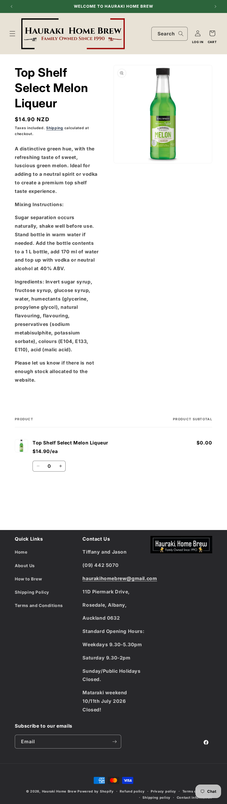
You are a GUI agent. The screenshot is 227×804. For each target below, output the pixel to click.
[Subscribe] (114, 742)
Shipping (54, 128)
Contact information (194, 797)
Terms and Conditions (39, 605)
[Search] (180, 33)
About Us (25, 565)
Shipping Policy (32, 592)
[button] (12, 33)
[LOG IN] (197, 33)
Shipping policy (156, 797)
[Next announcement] (215, 6)
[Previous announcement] (11, 6)
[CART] (212, 33)
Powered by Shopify (95, 791)
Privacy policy (163, 791)
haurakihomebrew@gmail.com (119, 578)
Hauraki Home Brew (60, 791)
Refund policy (132, 791)
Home (21, 551)
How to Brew (28, 578)
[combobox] (169, 33)
